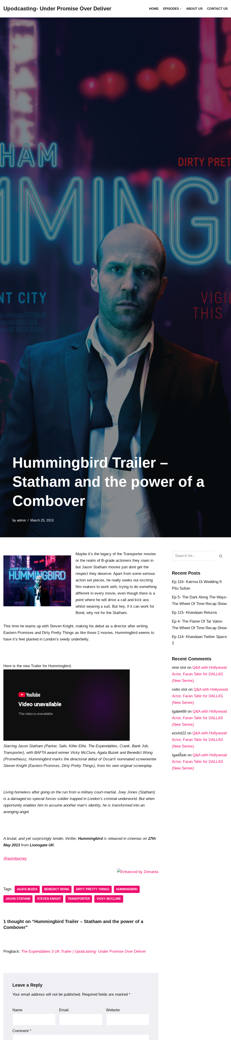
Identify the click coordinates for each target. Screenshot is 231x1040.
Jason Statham (18, 898)
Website (113, 1010)
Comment (21, 1031)
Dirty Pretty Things (92, 889)
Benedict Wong (56, 889)
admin (21, 520)
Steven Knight (49, 898)
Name (17, 1010)
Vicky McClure (109, 898)
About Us (194, 8)
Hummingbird (126, 889)
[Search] (221, 556)
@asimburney (15, 858)
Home (154, 8)
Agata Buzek (27, 889)
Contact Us (217, 8)
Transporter (79, 898)
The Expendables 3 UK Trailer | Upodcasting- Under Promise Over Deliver (83, 951)
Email (64, 1010)
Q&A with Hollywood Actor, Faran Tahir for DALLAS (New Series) (199, 674)
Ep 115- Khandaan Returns (194, 612)
